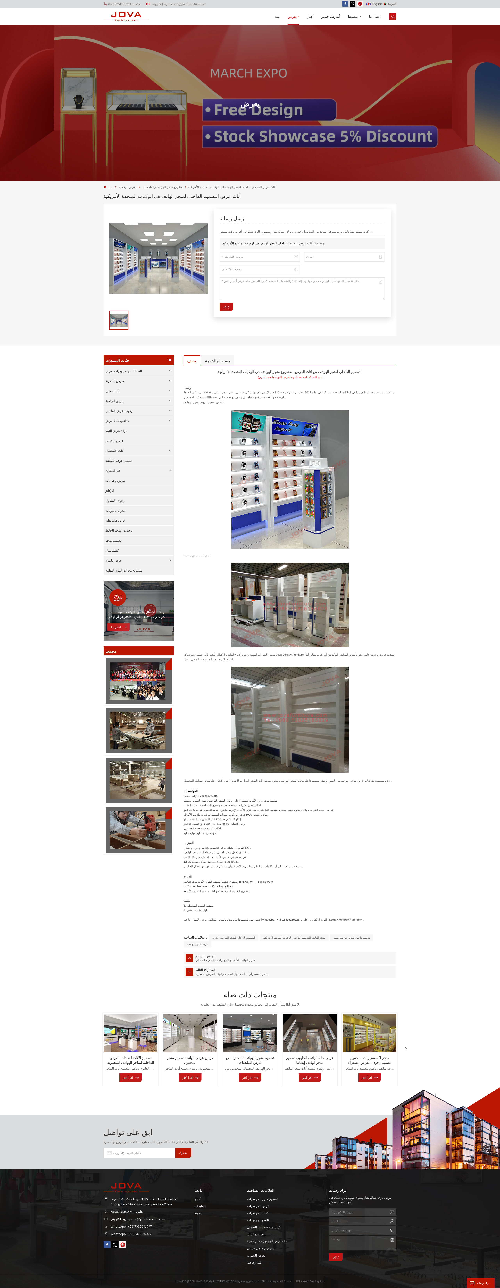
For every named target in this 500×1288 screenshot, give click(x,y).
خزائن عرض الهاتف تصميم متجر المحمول (190, 1060)
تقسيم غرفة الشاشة (118, 460)
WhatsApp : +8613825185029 (131, 1233)
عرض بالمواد (113, 560)
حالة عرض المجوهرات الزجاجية (267, 1241)
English (377, 3)
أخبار (310, 16)
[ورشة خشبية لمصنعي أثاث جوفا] (139, 780)
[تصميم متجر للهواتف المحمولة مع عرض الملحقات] (250, 1033)
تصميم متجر (113, 540)
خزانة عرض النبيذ (116, 430)
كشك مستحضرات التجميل (264, 1227)
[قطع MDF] (139, 730)
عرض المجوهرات (258, 1206)
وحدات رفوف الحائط (118, 530)
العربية (392, 3)
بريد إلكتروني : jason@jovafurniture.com (179, 4)
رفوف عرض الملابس (119, 410)
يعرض (292, 16)
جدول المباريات (115, 510)
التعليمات (200, 1206)
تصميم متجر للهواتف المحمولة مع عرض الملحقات (250, 1060)
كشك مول (112, 550)
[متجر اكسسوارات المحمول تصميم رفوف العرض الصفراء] (369, 1033)
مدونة (198, 1213)
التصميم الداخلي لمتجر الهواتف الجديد (233, 937)
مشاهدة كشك (256, 1234)
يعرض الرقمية (127, 187)
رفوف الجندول (114, 500)
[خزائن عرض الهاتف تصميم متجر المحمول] (190, 1033)
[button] (93, 1049)
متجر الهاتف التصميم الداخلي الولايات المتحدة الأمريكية (294, 937)
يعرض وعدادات (115, 480)
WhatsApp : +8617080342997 (131, 1226)
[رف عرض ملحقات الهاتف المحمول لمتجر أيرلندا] (429, 1033)
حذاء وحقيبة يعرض (117, 420)
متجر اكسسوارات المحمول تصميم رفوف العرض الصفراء (369, 1060)
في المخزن (112, 470)
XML (264, 1281)
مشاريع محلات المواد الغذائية (123, 570)
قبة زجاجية (254, 1262)
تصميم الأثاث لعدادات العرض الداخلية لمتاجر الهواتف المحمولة (130, 1060)
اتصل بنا (375, 16)
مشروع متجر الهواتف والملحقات (162, 187)
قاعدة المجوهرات (258, 1220)
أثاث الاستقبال (114, 450)
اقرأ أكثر (128, 1077)
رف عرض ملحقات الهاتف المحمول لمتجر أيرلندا (429, 1060)
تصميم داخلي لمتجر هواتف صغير (351, 937)
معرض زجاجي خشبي (261, 1248)
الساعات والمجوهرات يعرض (123, 371)
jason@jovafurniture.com (345, 919)
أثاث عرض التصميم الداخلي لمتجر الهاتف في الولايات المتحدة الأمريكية (267, 243)
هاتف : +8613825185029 (124, 4)
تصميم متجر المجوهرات (262, 1199)
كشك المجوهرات (258, 1213)
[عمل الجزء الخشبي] (139, 830)
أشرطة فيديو (330, 16)
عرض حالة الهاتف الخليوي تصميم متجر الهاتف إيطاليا (310, 1060)
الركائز (109, 490)
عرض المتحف (114, 440)
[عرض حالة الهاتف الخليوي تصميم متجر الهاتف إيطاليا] (310, 1033)
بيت (277, 16)
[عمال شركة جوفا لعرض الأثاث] (139, 681)
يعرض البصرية (114, 381)
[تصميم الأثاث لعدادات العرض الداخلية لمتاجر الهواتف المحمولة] (130, 1033)
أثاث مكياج (112, 391)
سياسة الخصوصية (281, 1281)
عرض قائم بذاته (115, 520)
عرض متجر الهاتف (197, 944)
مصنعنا (353, 16)
